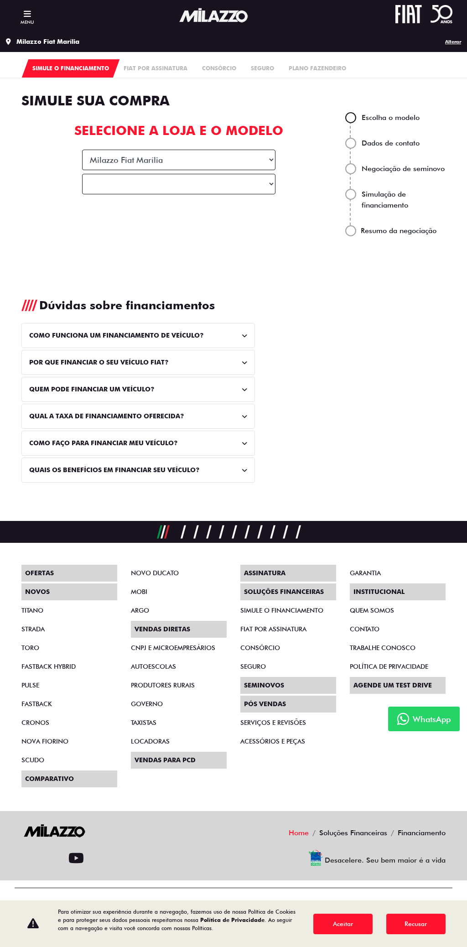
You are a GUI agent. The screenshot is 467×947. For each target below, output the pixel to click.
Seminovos (264, 685)
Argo (140, 610)
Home (299, 832)
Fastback (36, 704)
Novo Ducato (155, 573)
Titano (32, 610)
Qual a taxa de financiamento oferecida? (106, 416)
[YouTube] (76, 858)
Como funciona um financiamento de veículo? (116, 335)
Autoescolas (153, 666)
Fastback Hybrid (48, 666)
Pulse (30, 685)
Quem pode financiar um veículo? (91, 389)
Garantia (365, 573)
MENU (27, 22)
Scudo (32, 760)
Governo (147, 704)
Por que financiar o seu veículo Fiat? (98, 362)
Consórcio (260, 647)
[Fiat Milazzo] (213, 15)
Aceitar (343, 923)
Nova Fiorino (44, 741)
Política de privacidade (389, 666)
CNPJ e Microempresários (173, 647)
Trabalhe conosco (382, 647)
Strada (33, 629)
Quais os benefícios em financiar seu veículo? (114, 470)
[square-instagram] (32, 858)
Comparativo (49, 778)
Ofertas (39, 573)
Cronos (35, 722)
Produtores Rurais (163, 685)
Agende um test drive (392, 685)
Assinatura (264, 573)
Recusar (416, 923)
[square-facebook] (54, 858)
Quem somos (372, 610)
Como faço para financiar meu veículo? (103, 443)
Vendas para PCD (165, 760)
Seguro (253, 666)
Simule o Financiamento (281, 610)
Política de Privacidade (232, 919)
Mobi (139, 591)
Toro (30, 647)
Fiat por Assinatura (273, 629)
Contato (364, 629)
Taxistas (143, 722)
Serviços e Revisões (273, 722)
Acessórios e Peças (272, 741)
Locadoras (150, 741)
